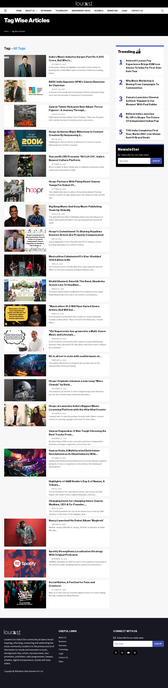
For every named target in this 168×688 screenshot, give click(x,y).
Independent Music (81, 10)
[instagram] (134, 652)
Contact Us (137, 10)
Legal (124, 10)
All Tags (19, 48)
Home (19, 10)
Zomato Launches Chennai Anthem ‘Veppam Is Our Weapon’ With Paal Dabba (142, 101)
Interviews (46, 10)
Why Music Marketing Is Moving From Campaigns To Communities (142, 84)
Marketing (112, 10)
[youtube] (128, 652)
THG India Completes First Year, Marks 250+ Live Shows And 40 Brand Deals (143, 134)
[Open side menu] (5, 10)
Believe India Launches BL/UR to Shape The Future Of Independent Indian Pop (142, 117)
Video (61, 661)
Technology (62, 10)
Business (98, 10)
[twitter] (122, 652)
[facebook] (116, 652)
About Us (30, 10)
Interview (63, 645)
